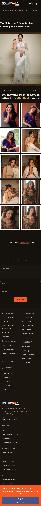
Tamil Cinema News (9, 479)
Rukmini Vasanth (8, 349)
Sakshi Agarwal (27, 351)
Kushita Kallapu (27, 333)
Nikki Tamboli (7, 321)
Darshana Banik (27, 317)
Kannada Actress (8, 461)
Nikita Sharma (7, 373)
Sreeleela (5, 357)
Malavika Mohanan (28, 363)
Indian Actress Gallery (10, 434)
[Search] (36, 4)
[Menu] (30, 4)
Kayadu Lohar (7, 345)
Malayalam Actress (9, 465)
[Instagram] (15, 419)
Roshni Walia (6, 385)
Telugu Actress (7, 457)
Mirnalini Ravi (19, 98)
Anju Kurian (26, 347)
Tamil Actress (7, 453)
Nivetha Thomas (28, 355)
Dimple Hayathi (7, 317)
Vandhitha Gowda (8, 353)
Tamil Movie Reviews (9, 442)
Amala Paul (6, 332)
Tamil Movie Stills (8, 438)
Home (4, 10)
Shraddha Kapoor (8, 377)
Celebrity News (7, 484)
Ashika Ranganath (8, 361)
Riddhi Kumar (26, 321)
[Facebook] (4, 419)
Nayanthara (6, 336)
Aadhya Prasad (27, 359)
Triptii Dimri (6, 381)
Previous (7, 91)
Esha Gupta (6, 389)
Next (35, 91)
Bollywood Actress (9, 469)
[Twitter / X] (9, 419)
